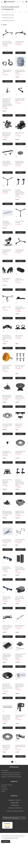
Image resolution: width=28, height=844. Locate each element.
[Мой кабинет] (23, 2)
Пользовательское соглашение (10, 772)
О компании (4, 770)
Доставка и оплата (7, 784)
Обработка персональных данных (11, 776)
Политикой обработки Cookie (11, 838)
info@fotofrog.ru (15, 805)
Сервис (3, 791)
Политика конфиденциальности (11, 774)
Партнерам (4, 789)
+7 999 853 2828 (14, 802)
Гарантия (3, 787)
